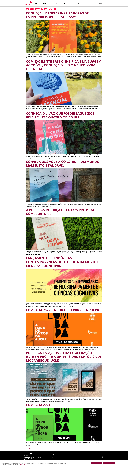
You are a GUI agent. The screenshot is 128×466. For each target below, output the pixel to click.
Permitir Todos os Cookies (109, 462)
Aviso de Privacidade (23, 464)
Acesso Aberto (55, 3)
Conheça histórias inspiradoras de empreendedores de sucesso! (57, 15)
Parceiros (72, 3)
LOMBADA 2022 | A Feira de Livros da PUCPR (62, 310)
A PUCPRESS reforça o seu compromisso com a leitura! (61, 212)
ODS (53, 457)
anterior (28, 448)
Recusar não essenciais (96, 462)
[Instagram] (102, 457)
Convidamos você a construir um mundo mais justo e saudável (62, 163)
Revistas (64, 3)
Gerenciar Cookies (85, 462)
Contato (54, 459)
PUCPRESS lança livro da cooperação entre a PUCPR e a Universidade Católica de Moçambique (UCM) (64, 357)
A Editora (36, 3)
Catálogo (45, 3)
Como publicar (55, 456)
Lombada (80, 3)
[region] (64, 463)
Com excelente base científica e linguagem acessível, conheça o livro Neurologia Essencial (63, 65)
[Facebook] (102, 459)
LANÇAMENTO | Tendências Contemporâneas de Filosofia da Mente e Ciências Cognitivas (62, 262)
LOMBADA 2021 (38, 405)
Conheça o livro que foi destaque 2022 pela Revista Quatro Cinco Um (60, 115)
